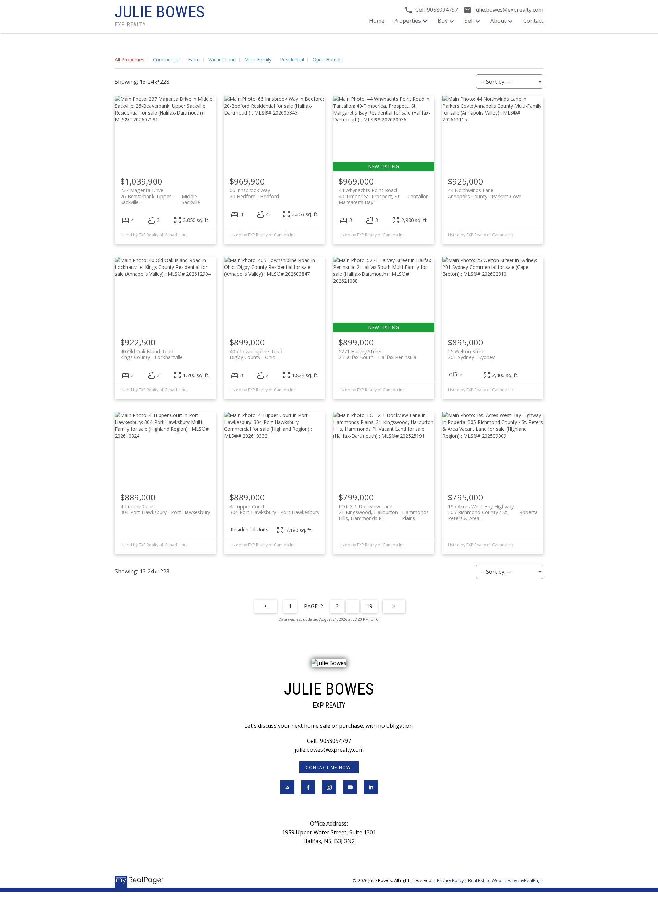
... (352, 606)
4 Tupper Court (165, 509)
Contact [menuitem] (533, 20)
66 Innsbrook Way (254, 193)
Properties (407, 20)
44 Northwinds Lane (484, 193)
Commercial (166, 59)
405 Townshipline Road (256, 354)
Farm (194, 59)
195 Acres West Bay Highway (493, 509)
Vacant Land (222, 59)
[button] (329, 767)
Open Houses (328, 59)
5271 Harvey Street (377, 354)
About (498, 20)
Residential (292, 59)
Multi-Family (257, 59)
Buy (443, 20)
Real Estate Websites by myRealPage (505, 880)
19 (369, 606)
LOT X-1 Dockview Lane (384, 509)
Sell (469, 20)
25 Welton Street (471, 354)
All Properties (129, 59)
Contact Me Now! (329, 767)
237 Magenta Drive (160, 193)
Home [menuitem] (377, 20)
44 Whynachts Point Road (384, 193)
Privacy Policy (450, 880)
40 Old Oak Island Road (151, 354)
